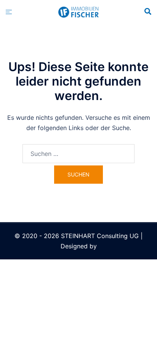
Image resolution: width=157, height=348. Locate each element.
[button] (147, 12)
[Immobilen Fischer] (78, 11)
